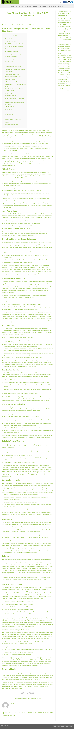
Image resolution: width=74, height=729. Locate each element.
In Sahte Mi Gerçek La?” (11, 95)
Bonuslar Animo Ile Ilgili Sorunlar (13, 119)
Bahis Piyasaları (9, 61)
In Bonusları (8, 64)
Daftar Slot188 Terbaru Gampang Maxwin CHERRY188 (64, 22)
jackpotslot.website (62, 79)
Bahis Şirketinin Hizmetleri (11, 51)
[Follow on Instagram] (66, 2)
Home (12, 6)
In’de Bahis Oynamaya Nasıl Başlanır (14, 54)
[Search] (60, 2)
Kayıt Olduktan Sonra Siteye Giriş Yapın (15, 43)
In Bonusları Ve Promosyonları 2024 (14, 46)
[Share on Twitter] (25, 693)
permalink (39, 698)
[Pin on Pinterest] (30, 693)
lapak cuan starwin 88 (63, 90)
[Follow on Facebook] (64, 2)
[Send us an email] (69, 2)
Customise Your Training (31, 6)
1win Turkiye (28, 10)
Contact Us (60, 6)
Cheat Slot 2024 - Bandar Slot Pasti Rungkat (64, 63)
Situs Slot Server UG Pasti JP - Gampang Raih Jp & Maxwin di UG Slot (65, 59)
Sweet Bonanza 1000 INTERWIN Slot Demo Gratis (63, 16)
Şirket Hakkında (9, 71)
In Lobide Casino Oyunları (11, 56)
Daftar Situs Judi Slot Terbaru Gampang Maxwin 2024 (65, 70)
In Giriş (7, 122)
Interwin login (61, 81)
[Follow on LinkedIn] (71, 2)
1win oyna (8, 207)
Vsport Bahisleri (9, 109)
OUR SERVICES (18, 6)
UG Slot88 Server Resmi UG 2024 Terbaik (64, 46)
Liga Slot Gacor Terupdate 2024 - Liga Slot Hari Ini (64, 55)
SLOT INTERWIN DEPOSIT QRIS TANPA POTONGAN (64, 37)
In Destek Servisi (9, 114)
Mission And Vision (45, 6)
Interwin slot (66, 88)
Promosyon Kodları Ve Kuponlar (13, 76)
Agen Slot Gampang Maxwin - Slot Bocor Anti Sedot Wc (64, 66)
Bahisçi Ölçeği (8, 93)
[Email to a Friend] (28, 693)
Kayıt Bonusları (9, 48)
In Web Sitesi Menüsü (10, 79)
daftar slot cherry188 (64, 85)
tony (34, 19)
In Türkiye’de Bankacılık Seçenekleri (13, 106)
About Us (53, 6)
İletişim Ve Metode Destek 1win (13, 66)
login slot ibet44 (62, 87)
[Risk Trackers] (15, 2)
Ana (6, 117)
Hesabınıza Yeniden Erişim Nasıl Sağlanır (15, 69)
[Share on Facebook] (22, 693)
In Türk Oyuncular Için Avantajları (13, 81)
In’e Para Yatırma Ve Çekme (11, 124)
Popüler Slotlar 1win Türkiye (12, 74)
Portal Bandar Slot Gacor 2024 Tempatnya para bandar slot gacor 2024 (64, 75)
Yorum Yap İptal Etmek (10, 41)
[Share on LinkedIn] (33, 693)
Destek (6, 112)
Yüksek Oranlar (9, 38)
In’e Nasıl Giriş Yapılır (10, 59)
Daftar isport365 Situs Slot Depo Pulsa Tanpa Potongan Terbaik (65, 28)
